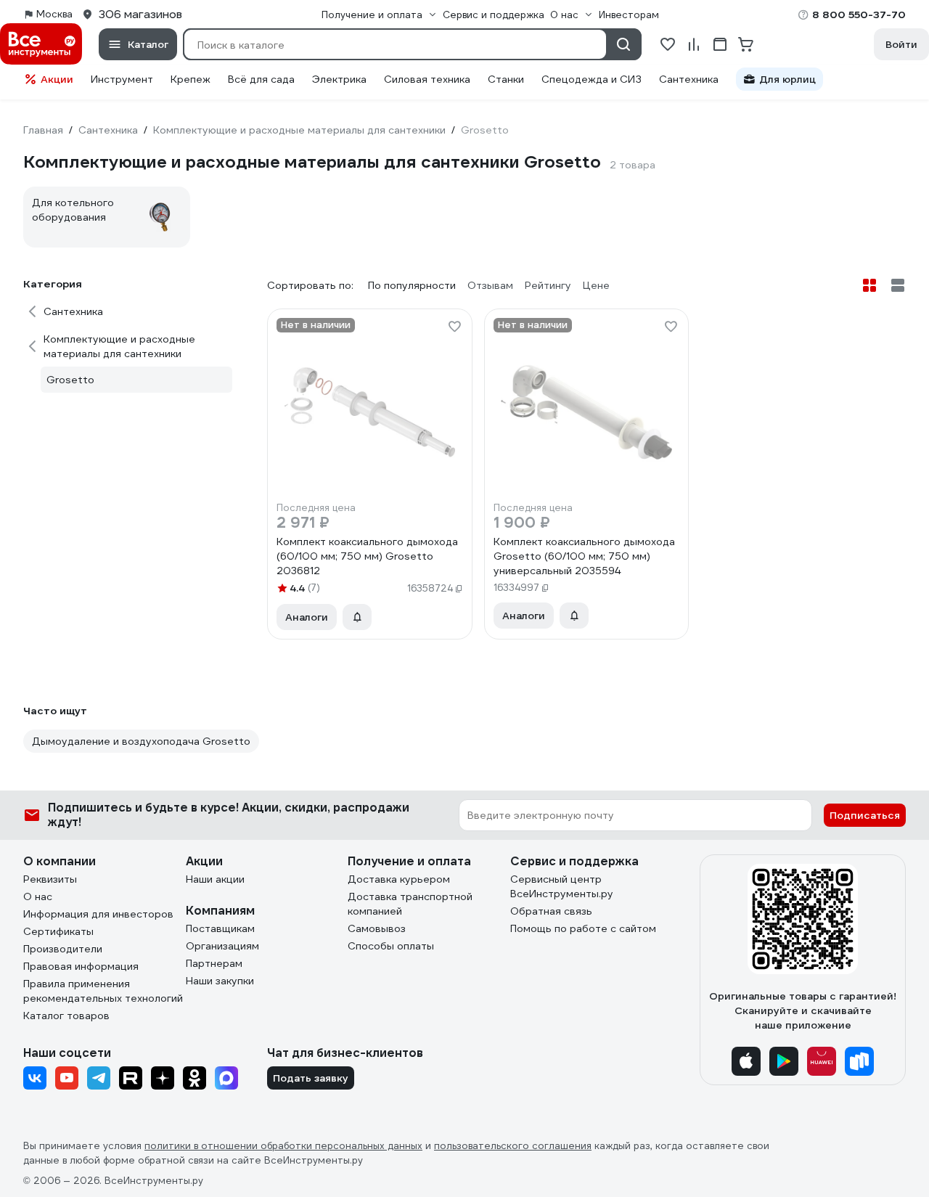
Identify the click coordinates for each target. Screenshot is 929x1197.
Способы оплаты (391, 945)
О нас (37, 896)
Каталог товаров (66, 1015)
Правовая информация (81, 966)
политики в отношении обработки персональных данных (283, 1146)
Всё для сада (261, 79)
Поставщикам (220, 928)
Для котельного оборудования (73, 210)
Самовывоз (377, 928)
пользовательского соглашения (513, 1146)
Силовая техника (427, 79)
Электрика (339, 79)
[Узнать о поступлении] (357, 617)
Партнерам (214, 963)
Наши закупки (220, 980)
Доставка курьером (399, 879)
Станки (506, 79)
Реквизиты (50, 879)
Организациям (222, 945)
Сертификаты (58, 931)
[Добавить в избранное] (454, 326)
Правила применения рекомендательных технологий (103, 991)
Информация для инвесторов (98, 913)
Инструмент (122, 79)
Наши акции (215, 879)
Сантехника (689, 79)
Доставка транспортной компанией (410, 904)
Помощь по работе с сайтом (583, 928)
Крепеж (190, 79)
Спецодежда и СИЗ (591, 79)
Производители (62, 948)
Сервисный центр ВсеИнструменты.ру (561, 886)
